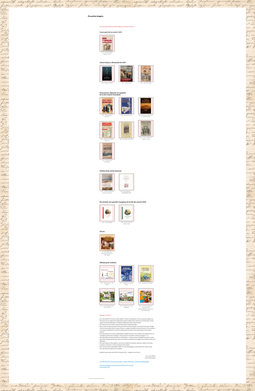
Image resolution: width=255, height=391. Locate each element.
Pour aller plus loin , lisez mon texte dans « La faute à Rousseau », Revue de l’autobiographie (124, 361)
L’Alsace (124, 365)
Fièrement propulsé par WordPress (96, 378)
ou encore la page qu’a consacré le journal (111, 365)
